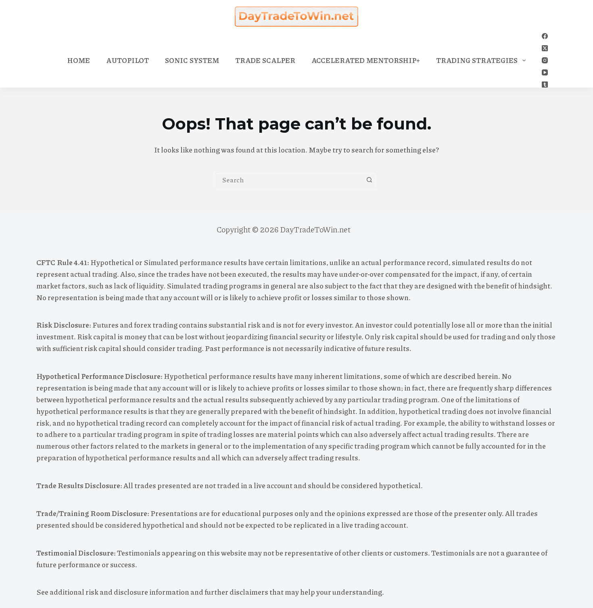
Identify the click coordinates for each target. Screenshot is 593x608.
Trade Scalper (265, 60)
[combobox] (288, 180)
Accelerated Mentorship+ (365, 60)
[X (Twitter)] (545, 48)
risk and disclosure (117, 592)
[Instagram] (545, 60)
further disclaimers (236, 592)
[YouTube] (545, 72)
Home (78, 60)
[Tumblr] (545, 84)
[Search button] (369, 180)
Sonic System (192, 60)
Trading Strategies (477, 60)
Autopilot (127, 60)
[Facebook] (545, 36)
